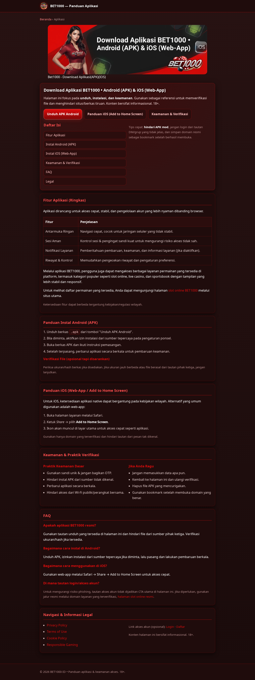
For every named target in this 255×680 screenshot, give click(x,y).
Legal (50, 181)
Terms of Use (57, 631)
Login (170, 627)
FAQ (49, 172)
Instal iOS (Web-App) (61, 153)
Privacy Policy (57, 625)
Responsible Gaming (62, 645)
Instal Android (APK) (61, 144)
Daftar (180, 627)
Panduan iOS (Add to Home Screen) (115, 114)
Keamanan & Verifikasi (170, 114)
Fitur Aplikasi (55, 135)
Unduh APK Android (63, 114)
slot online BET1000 (183, 290)
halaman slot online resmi (135, 596)
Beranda (45, 19)
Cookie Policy (57, 638)
